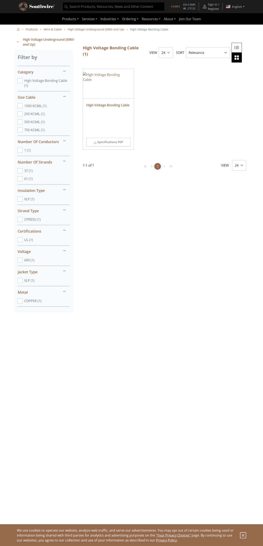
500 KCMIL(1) (34, 122)
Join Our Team (190, 19)
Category (25, 72)
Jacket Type (28, 271)
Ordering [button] (129, 19)
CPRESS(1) (32, 219)
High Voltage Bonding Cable (107, 105)
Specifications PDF (110, 142)
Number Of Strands (35, 162)
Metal (23, 292)
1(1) (27, 150)
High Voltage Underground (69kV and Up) (96, 29)
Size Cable (26, 97)
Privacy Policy (166, 540)
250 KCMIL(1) (34, 114)
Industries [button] (108, 19)
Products (32, 29)
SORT (180, 52)
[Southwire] (37, 7)
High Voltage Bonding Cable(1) (45, 83)
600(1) (29, 260)
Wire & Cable (53, 29)
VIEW (153, 52)
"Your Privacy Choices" (173, 535)
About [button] (168, 19)
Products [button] (69, 19)
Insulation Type (31, 190)
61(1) (28, 178)
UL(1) (28, 240)
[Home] (18, 29)
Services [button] (88, 19)
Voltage (24, 251)
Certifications (29, 231)
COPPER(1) (33, 301)
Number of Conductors (38, 141)
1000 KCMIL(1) (35, 106)
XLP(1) (29, 199)
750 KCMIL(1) (34, 130)
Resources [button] (150, 19)
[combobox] (113, 6)
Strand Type (28, 210)
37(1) (28, 170)
